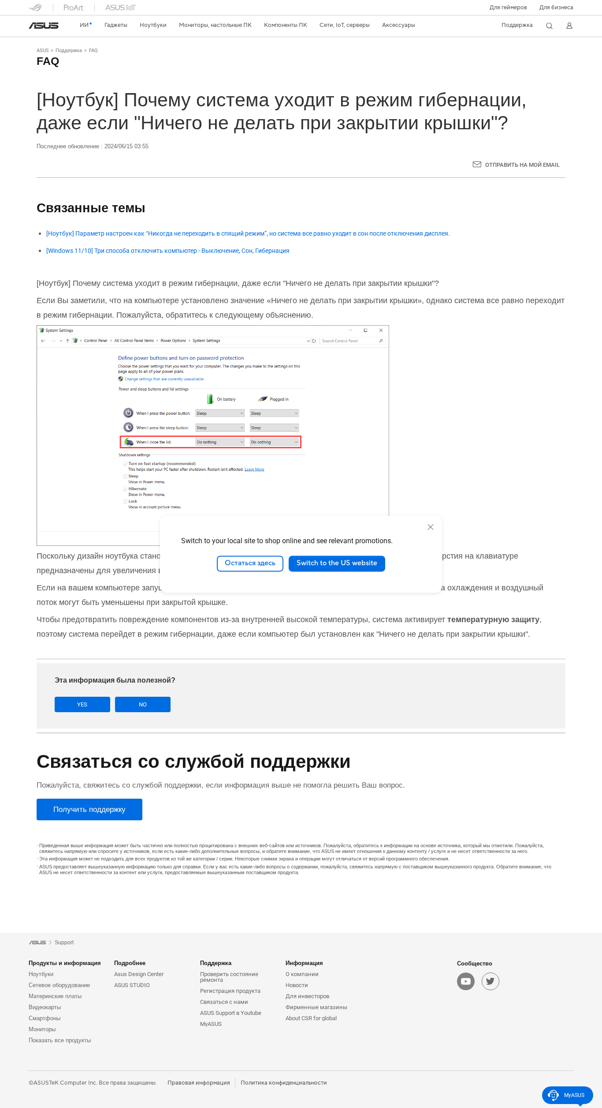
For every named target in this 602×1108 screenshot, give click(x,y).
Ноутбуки (41, 974)
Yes (82, 704)
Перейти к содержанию (34, 27)
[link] (44, 26)
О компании (302, 974)
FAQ (93, 50)
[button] (508, 7)
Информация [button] (304, 963)
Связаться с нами (224, 1002)
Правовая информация (198, 1082)
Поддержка (69, 50)
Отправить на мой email (522, 165)
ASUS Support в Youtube (230, 1013)
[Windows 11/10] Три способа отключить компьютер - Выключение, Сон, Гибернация (168, 251)
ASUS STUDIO (132, 985)
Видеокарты (45, 1007)
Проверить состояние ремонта (229, 977)
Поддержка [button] (215, 963)
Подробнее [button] (129, 963)
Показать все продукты (60, 1040)
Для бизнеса (556, 7)
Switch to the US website (337, 563)
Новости (297, 985)
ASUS (43, 50)
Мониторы (42, 1029)
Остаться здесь (250, 563)
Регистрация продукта (230, 991)
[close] (430, 526)
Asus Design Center (139, 974)
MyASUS (211, 1024)
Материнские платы (55, 996)
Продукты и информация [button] (65, 963)
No (143, 704)
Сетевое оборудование (59, 985)
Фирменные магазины (316, 1007)
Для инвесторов (307, 996)
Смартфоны (44, 1018)
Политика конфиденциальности (284, 1082)
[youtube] (466, 981)
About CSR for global (311, 1018)
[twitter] (490, 981)
